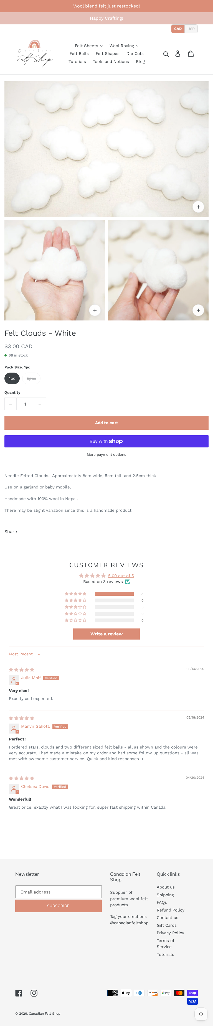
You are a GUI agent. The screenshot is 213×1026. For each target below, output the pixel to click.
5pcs (31, 378)
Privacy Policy (170, 932)
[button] (76, 594)
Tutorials (165, 954)
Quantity (12, 392)
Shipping (165, 894)
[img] (21, 669)
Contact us (167, 917)
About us (166, 887)
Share (10, 531)
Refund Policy (170, 910)
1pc (12, 378)
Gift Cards (167, 925)
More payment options (106, 454)
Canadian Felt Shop (44, 1013)
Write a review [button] (106, 634)
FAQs (162, 902)
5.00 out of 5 (121, 575)
